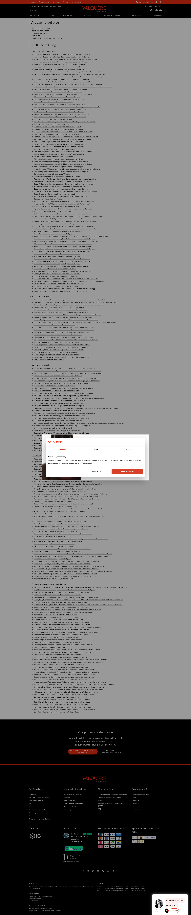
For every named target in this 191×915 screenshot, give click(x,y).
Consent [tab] (62, 450)
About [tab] (128, 450)
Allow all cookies (127, 471)
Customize (94, 471)
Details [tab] (95, 450)
